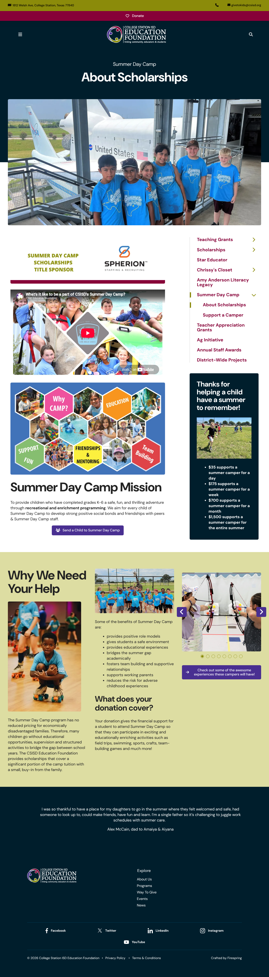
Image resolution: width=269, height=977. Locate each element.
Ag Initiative (210, 340)
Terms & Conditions (146, 958)
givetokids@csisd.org (246, 5)
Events (142, 898)
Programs (144, 885)
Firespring (234, 958)
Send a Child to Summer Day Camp (91, 530)
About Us (144, 879)
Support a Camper (223, 315)
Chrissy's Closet (214, 270)
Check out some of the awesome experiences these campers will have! (224, 672)
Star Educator (212, 260)
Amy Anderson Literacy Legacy (223, 283)
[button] (20, 34)
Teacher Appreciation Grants (221, 328)
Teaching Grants (215, 239)
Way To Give (147, 892)
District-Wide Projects (222, 360)
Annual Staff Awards (219, 350)
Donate (138, 15)
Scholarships (211, 250)
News (141, 905)
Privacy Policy (115, 958)
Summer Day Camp (218, 295)
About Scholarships (224, 305)
